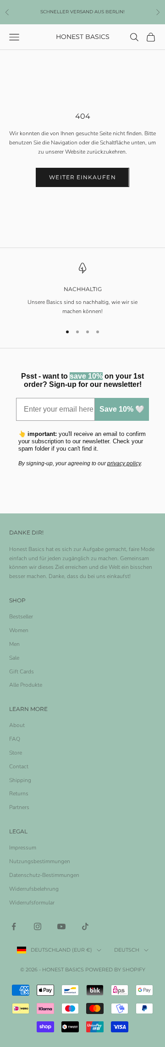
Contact (18, 766)
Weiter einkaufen (82, 177)
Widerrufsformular (32, 902)
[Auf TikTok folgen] (85, 926)
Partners (19, 807)
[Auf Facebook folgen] (13, 926)
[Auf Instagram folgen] (37, 926)
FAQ (14, 739)
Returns (18, 793)
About (17, 725)
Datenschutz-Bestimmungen (44, 875)
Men (14, 644)
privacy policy (124, 463)
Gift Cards (21, 671)
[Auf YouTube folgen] (61, 926)
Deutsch (126, 950)
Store (15, 752)
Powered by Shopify (115, 969)
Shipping (20, 780)
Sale (14, 657)
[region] (82, 289)
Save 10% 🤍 (121, 409)
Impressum (22, 847)
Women (18, 630)
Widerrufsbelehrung (34, 889)
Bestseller (21, 616)
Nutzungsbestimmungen (39, 861)
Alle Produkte (25, 685)
